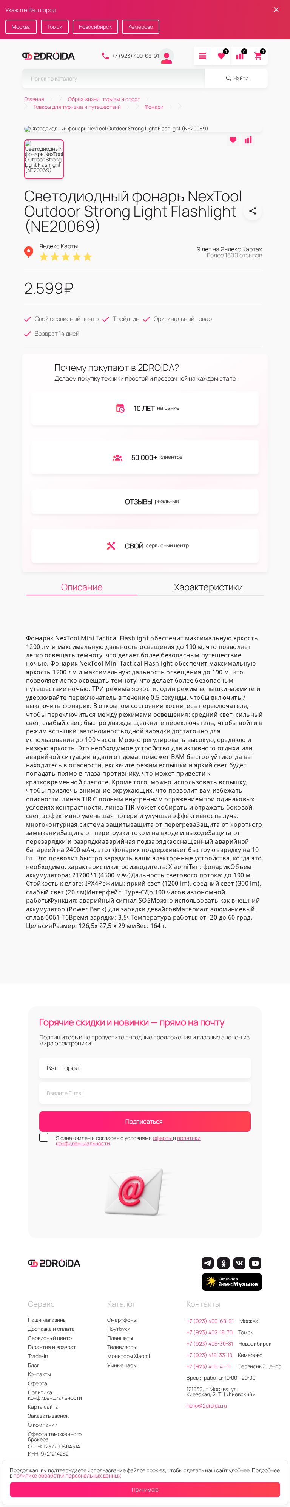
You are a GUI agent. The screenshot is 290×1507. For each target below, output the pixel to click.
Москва (21, 26)
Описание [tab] (82, 587)
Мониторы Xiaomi (128, 1356)
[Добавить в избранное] (233, 139)
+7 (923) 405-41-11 (209, 1366)
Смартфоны (122, 1319)
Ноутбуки (118, 1328)
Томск (54, 26)
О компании (42, 1424)
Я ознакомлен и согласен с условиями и (128, 1140)
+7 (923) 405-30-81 (210, 1343)
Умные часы (122, 1365)
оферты (163, 1137)
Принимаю (145, 1489)
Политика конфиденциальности (55, 1395)
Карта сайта (43, 1406)
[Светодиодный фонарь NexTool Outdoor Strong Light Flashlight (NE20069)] (252, 210)
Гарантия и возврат (52, 1347)
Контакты (39, 1374)
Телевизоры (122, 1347)
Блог (33, 1365)
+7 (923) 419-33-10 (209, 1354)
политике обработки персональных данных (67, 1475)
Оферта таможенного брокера (55, 1436)
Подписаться (144, 1121)
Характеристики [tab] (208, 587)
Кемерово (140, 26)
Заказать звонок (48, 1415)
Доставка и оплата (51, 1328)
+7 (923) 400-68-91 (135, 55)
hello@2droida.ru (207, 1405)
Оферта (37, 1383)
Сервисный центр (50, 1337)
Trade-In (38, 1356)
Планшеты (120, 1337)
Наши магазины (47, 1319)
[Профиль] (166, 56)
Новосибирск (95, 26)
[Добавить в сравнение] (248, 139)
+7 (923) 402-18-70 (210, 1332)
